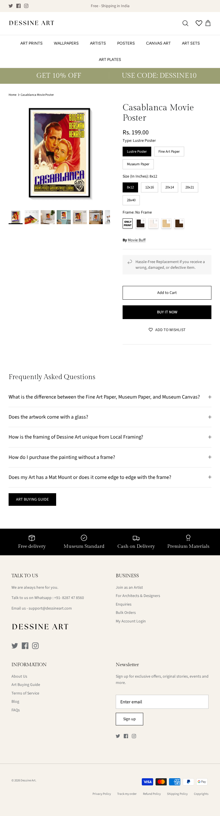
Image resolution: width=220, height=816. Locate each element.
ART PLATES (110, 59)
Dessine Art (28, 780)
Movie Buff (137, 240)
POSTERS (126, 43)
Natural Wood (166, 223)
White (153, 223)
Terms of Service (25, 693)
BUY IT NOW (167, 312)
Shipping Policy (177, 794)
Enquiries (123, 604)
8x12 (130, 186)
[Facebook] (18, 6)
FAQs (15, 710)
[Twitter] (11, 6)
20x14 (169, 186)
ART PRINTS (31, 43)
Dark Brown (179, 223)
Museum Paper (138, 163)
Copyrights (201, 794)
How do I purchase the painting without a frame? (62, 457)
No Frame (128, 223)
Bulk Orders (126, 613)
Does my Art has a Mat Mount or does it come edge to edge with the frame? (90, 477)
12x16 (149, 186)
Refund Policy (152, 794)
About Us (19, 676)
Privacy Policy (102, 794)
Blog (15, 701)
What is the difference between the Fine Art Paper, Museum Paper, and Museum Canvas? (104, 397)
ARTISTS (98, 43)
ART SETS (191, 43)
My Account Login (131, 621)
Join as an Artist (129, 587)
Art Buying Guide (25, 685)
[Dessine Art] (31, 23)
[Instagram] (26, 6)
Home (12, 95)
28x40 (131, 199)
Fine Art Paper (169, 150)
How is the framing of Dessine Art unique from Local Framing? (76, 437)
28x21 (190, 186)
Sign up (129, 719)
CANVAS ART (158, 43)
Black (140, 223)
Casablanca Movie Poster (37, 95)
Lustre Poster (136, 150)
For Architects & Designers (138, 596)
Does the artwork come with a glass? (48, 417)
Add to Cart (167, 293)
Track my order (127, 794)
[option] (59, 153)
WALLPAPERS (66, 43)
